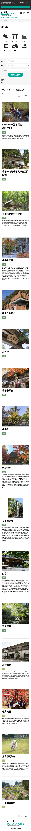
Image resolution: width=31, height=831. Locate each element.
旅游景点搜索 (15, 75)
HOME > (2, 20)
